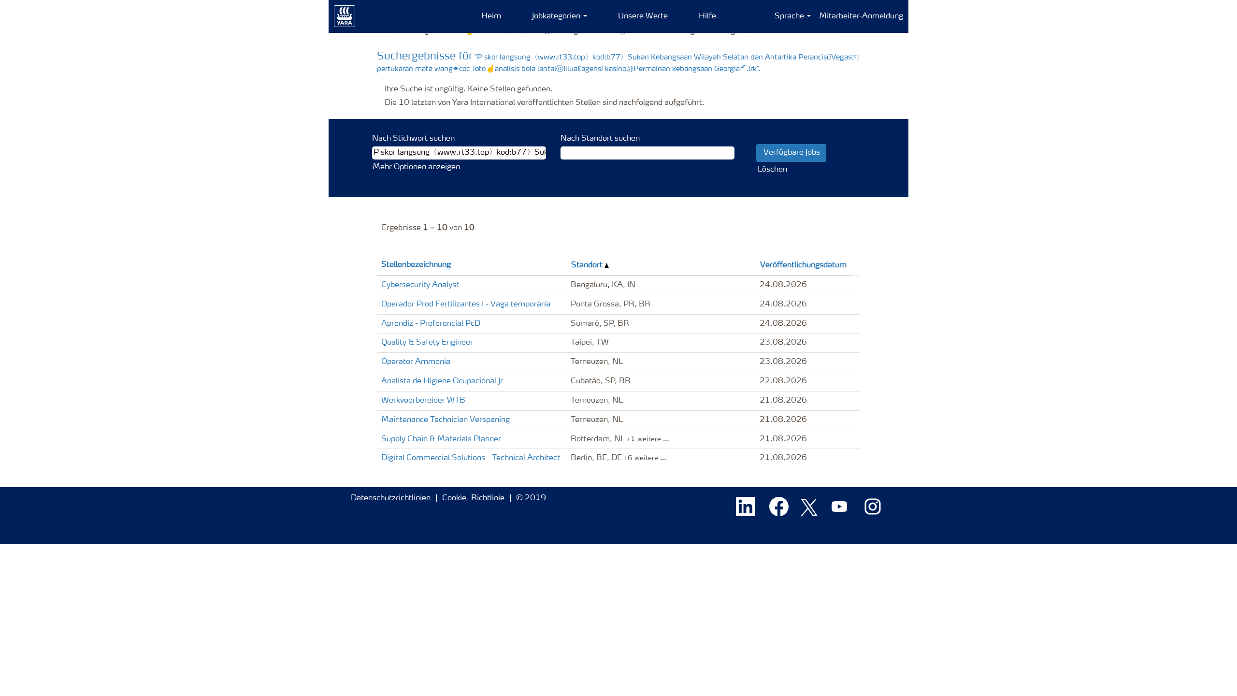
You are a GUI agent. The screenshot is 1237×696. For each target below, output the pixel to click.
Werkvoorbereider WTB (423, 401)
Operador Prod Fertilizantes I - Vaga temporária (465, 304)
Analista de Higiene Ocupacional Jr (442, 381)
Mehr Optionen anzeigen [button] (416, 167)
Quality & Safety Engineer (427, 343)
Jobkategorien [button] (557, 16)
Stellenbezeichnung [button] (416, 265)
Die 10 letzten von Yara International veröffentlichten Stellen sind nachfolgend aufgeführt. (545, 103)
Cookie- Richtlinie (473, 498)
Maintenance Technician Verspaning (445, 420)
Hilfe (707, 16)
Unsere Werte (643, 16)
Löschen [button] (772, 170)
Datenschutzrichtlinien (391, 498)
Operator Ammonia (415, 362)
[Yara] (344, 16)
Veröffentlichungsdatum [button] (803, 265)
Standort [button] (587, 265)
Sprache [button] (790, 16)
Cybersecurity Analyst (420, 285)
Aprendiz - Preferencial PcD (430, 324)
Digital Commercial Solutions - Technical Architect (470, 458)
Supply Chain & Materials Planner (441, 439)
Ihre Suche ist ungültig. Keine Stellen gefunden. (469, 89)
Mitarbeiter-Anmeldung (861, 16)
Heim (491, 16)
